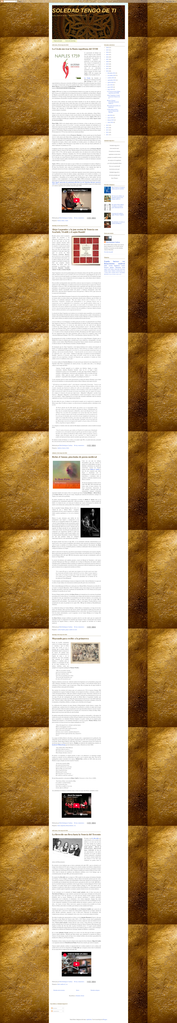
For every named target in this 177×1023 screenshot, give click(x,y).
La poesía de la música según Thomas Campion (118, 214)
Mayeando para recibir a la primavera (70, 638)
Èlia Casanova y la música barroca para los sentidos (118, 188)
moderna (114, 272)
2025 (107, 50)
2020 (107, 61)
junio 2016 (110, 87)
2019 (107, 64)
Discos (117, 272)
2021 (107, 59)
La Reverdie (95, 838)
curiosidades (122, 272)
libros (110, 272)
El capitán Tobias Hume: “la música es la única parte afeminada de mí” (118, 206)
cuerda (59, 629)
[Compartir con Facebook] (93, 218)
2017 (107, 68)
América (59, 448)
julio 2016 (110, 85)
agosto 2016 (111, 82)
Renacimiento (69, 825)
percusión (106, 274)
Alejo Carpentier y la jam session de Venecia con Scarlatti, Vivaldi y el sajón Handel (75, 230)
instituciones (119, 271)
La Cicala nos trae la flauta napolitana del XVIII (75, 49)
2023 (107, 54)
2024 (107, 52)
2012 (107, 132)
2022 (107, 57)
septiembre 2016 (112, 80)
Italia (63, 220)
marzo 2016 (111, 117)
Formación (111, 274)
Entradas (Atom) (80, 995)
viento (66, 220)
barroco (59, 220)
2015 (107, 125)
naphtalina (89, 1019)
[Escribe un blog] (90, 218)
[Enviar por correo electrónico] (88, 218)
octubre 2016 (111, 78)
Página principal (58, 40)
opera (120, 274)
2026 (107, 47)
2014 (107, 127)
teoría (109, 269)
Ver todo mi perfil (108, 252)
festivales (122, 269)
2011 (107, 134)
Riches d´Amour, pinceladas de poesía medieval (74, 457)
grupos (67, 629)
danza (58, 825)
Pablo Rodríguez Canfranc (113, 242)
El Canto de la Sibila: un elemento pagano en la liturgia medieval (118, 197)
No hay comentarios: (79, 218)
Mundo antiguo (116, 274)
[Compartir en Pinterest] (95, 218)
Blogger (105, 1019)
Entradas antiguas (95, 990)
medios (106, 271)
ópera (112, 269)
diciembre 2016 (112, 73)
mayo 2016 (110, 89)
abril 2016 (110, 115)
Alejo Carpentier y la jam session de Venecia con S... (113, 96)
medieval (71, 629)
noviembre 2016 (112, 75)
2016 (107, 71)
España (63, 629)
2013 (107, 130)
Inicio (77, 990)
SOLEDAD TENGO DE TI (84, 10)
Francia (106, 267)
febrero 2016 (111, 120)
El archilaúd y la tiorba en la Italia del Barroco (118, 222)
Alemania (118, 267)
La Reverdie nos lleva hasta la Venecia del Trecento (76, 834)
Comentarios (55, 1011)
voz (75, 825)
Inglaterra (63, 825)
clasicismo (117, 269)
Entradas (54, 1008)
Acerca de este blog (70, 40)
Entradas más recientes (59, 990)
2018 (107, 66)
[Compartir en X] (91, 218)
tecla (76, 629)
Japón (105, 269)
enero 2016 (110, 122)
